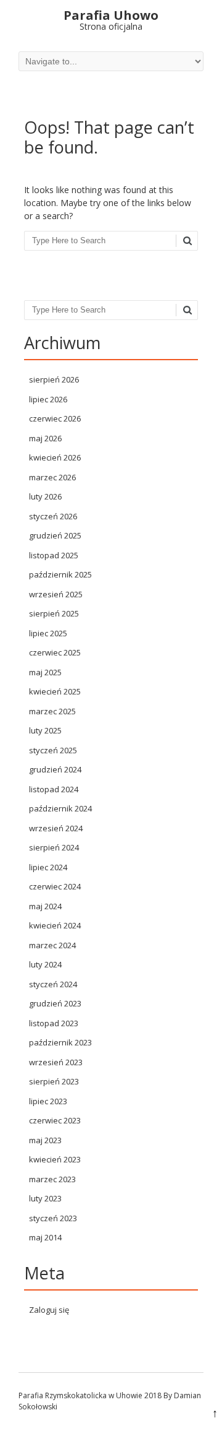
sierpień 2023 (54, 1081)
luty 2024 (45, 964)
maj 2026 (45, 438)
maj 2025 (45, 672)
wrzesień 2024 (56, 828)
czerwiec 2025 (55, 652)
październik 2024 (60, 808)
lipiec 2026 (48, 399)
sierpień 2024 (54, 847)
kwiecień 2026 (55, 457)
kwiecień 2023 (55, 1159)
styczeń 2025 (53, 750)
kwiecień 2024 (55, 925)
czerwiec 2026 (55, 418)
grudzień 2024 (55, 769)
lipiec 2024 (48, 867)
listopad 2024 (53, 789)
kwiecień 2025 (55, 691)
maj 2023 (45, 1140)
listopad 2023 (53, 1023)
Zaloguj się (49, 1309)
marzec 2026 (52, 477)
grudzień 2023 (55, 1003)
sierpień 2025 (54, 613)
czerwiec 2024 (55, 886)
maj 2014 (45, 1237)
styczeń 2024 (53, 984)
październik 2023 (60, 1042)
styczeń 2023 (53, 1218)
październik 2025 (60, 574)
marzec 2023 (52, 1179)
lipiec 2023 (48, 1101)
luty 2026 (45, 496)
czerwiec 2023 (55, 1120)
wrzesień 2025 (56, 594)
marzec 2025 (52, 711)
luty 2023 (45, 1198)
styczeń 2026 (53, 516)
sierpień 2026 (54, 379)
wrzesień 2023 (56, 1062)
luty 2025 (45, 730)
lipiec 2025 (48, 633)
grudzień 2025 (55, 535)
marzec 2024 (52, 945)
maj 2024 (45, 906)
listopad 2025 (53, 555)
